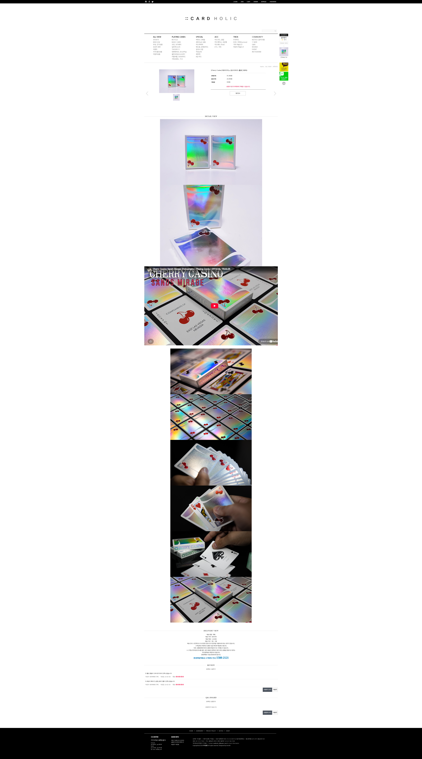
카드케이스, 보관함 (221, 42)
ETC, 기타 (218, 47)
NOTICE (221, 731)
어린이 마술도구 (238, 47)
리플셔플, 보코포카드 (179, 56)
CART (248, 1)
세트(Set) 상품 (201, 42)
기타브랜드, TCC (177, 59)
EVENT (254, 49)
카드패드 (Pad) (220, 44)
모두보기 (156, 40)
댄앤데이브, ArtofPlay (179, 52)
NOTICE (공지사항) (258, 40)
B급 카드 (199, 56)
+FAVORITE (273, 1)
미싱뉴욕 (199, 52)
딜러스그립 (199, 49)
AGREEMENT (199, 731)
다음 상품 (275, 93)
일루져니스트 (176, 47)
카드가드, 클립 (219, 40)
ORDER (256, 1)
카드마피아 (199, 44)
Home (262, 66)
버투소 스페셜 (200, 40)
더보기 (275, 689)
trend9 (228, 745)
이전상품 (147, 93)
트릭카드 (236, 40)
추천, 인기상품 (158, 44)
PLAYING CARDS (179, 37)
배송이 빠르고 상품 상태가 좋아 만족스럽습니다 (160, 681)
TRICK (235, 37)
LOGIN (235, 1)
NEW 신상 (156, 42)
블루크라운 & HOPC (178, 54)
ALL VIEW (157, 37)
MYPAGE (263, 1)
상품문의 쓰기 (267, 712)
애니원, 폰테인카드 (202, 47)
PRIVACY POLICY (211, 731)
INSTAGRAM (256, 52)
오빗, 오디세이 (176, 44)
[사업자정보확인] (240, 739)
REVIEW (255, 47)
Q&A (253, 44)
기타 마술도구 (237, 44)
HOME (191, 731)
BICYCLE (175, 40)
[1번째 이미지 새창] (176, 97)
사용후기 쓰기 (267, 689)
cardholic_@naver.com (220, 743)
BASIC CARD (176, 42)
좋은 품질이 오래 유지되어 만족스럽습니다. (158, 673)
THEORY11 (176, 49)
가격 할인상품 (157, 52)
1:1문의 (254, 42)
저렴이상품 (156, 54)
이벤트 (155, 49)
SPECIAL (199, 37)
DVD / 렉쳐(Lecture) (240, 42)
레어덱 (198, 54)
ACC (216, 37)
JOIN (242, 1)
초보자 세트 (157, 47)
